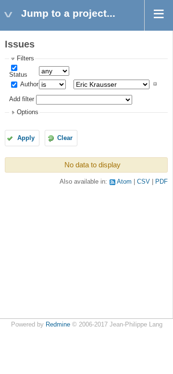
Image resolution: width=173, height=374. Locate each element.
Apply (26, 138)
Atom (124, 181)
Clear (65, 138)
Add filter (21, 99)
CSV (143, 181)
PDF (161, 181)
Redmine (58, 324)
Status (18, 74)
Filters (25, 58)
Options (27, 112)
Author (28, 84)
